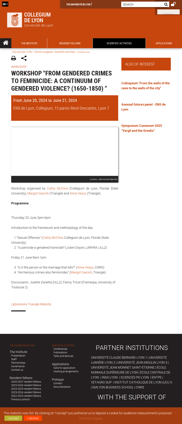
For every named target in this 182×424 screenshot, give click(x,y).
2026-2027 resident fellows (26, 381)
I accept (13, 418)
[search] (145, 4)
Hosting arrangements (65, 371)
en (4, 4)
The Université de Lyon (78, 4)
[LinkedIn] (168, 11)
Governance (18, 366)
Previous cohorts (20, 399)
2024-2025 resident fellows (26, 388)
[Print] (14, 59)
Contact (57, 383)
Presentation (18, 355)
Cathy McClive (57, 188)
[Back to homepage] (30, 19)
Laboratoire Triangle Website (31, 304)
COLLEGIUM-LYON (22, 51)
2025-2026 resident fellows (26, 385)
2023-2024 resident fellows (26, 392)
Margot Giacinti (38, 193)
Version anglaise (43, 51)
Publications (60, 352)
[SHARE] (25, 59)
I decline (33, 418)
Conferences (60, 348)
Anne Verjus (78, 193)
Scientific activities (65, 51)
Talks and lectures (63, 356)
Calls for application (64, 367)
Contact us (17, 369)
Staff (14, 359)
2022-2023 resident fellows (26, 395)
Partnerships (18, 362)
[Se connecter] (175, 4)
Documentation (62, 386)
